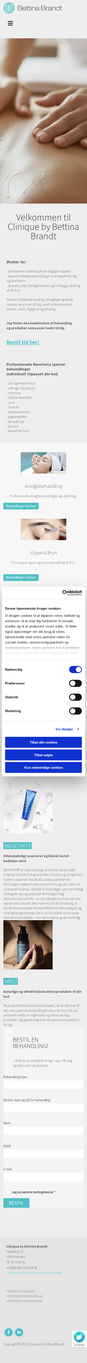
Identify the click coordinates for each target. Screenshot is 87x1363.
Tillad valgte (43, 755)
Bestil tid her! (22, 342)
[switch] (75, 683)
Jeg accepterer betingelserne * (33, 1192)
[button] (12, 22)
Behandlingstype (15, 1077)
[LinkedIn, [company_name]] (19, 1332)
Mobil (7, 1146)
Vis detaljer (64, 729)
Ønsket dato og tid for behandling (26, 1100)
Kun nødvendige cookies (43, 767)
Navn (6, 1123)
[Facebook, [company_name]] (8, 1332)
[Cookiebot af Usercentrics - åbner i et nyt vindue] (62, 593)
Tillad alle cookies (43, 742)
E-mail (7, 1169)
